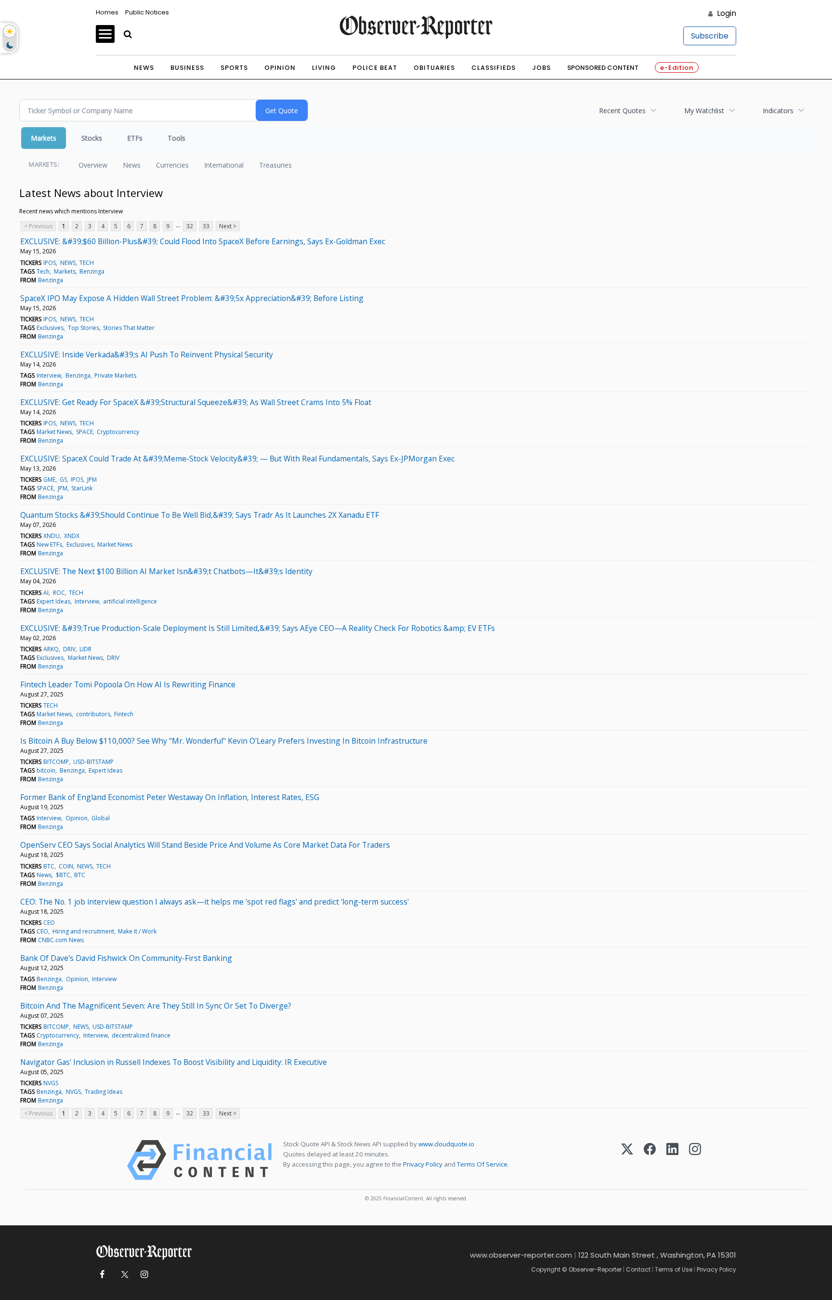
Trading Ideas (103, 1092)
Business (187, 67)
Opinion (280, 67)
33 (206, 226)
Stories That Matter (129, 328)
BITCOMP (56, 762)
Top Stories (83, 328)
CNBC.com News (61, 940)
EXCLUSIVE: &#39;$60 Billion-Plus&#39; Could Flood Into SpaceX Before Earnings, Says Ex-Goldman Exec (202, 241)
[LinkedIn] (672, 1160)
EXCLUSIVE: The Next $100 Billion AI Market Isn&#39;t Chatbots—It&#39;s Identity (166, 571)
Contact (638, 1269)
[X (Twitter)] (627, 1160)
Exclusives (50, 328)
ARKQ (51, 649)
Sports (234, 67)
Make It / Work (137, 931)
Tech (43, 271)
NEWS (68, 263)
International (224, 165)
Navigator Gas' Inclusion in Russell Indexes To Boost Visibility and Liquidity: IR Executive (173, 1062)
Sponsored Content (602, 67)
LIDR (85, 649)
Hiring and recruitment (83, 931)
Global (100, 818)
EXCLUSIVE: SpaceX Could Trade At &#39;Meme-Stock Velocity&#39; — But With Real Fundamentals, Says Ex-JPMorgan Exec (237, 458)
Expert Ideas (53, 601)
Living (324, 67)
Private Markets (115, 375)
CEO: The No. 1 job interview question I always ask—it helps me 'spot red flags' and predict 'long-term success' (214, 901)
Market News (54, 432)
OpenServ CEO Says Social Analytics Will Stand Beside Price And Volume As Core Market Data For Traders (205, 845)
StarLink (81, 488)
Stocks (91, 138)
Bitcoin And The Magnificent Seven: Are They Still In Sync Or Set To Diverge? (155, 1005)
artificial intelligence (130, 601)
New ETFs (49, 544)
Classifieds (493, 67)
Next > (227, 226)
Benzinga (91, 271)
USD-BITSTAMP (93, 762)
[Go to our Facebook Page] (102, 1274)
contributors (93, 714)
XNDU (51, 536)
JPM (92, 479)
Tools (176, 138)
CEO (49, 923)
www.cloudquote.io (446, 1144)
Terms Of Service (482, 1164)
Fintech (123, 714)
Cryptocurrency (118, 432)
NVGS (50, 1083)
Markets (43, 138)
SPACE (84, 432)
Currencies (172, 165)
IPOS (49, 263)
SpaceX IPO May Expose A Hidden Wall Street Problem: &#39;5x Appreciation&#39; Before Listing (192, 298)
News (144, 67)
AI (46, 593)
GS (63, 479)
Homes (107, 12)
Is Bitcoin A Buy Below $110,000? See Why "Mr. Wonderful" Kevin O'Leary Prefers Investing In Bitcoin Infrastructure (224, 740)
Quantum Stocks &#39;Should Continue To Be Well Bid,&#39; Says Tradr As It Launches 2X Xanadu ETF (199, 515)
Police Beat (374, 67)
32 (189, 226)
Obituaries (434, 67)
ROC (59, 593)
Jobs (541, 67)
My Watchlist (704, 110)
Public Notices (147, 12)
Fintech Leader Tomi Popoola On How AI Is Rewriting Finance (127, 684)
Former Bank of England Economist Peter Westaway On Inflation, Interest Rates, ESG (169, 797)
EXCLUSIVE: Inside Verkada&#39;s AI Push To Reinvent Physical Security (146, 354)
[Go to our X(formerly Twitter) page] (123, 1274)
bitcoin (46, 770)
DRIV (69, 649)
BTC (48, 866)
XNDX (71, 536)
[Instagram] (695, 1160)
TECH (86, 263)
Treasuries (275, 165)
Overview (92, 165)
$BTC (63, 875)
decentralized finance (141, 1035)
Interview (49, 375)
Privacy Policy (422, 1164)
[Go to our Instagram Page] (144, 1274)
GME (49, 479)
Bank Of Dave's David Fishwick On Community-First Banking (126, 958)
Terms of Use (673, 1269)
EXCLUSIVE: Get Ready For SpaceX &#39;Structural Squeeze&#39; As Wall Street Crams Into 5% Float (195, 402)
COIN (66, 866)
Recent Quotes (622, 110)
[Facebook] (650, 1160)
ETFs (135, 138)
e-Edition (676, 67)
